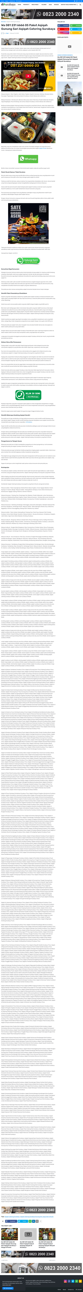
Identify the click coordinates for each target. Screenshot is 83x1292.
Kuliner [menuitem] (44, 4)
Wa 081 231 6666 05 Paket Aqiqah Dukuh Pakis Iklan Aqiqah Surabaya (73, 67)
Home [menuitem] (19, 4)
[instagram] (65, 1281)
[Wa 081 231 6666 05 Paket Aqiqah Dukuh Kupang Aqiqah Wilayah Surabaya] (47, 1234)
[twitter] (76, 1)
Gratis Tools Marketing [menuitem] (68, 4)
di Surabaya (29, 422)
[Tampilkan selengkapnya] (40, 1221)
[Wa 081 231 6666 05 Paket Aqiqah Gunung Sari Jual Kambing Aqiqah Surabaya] (61, 75)
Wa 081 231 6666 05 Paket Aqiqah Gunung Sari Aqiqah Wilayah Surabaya (67, 59)
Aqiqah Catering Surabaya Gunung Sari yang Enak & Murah (36, 1216)
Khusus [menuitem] (56, 4)
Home (2, 1)
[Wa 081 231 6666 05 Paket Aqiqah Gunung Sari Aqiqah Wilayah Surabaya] (69, 46)
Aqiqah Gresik (42, 148)
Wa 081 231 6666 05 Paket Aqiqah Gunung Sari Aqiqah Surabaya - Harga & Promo (9, 1244)
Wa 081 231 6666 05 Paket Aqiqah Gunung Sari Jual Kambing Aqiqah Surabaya (73, 76)
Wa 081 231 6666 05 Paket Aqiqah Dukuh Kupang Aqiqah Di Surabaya (27, 1244)
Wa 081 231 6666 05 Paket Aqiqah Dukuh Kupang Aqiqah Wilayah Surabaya (47, 1244)
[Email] (37, 1221)
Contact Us (12, 1)
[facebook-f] (69, 1281)
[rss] (81, 1)
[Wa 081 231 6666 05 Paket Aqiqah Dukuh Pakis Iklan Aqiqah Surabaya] (61, 67)
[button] (77, 4)
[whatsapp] (79, 1)
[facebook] (74, 1)
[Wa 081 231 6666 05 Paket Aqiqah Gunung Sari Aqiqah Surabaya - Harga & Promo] (9, 1234)
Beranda (3, 21)
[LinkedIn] (33, 1221)
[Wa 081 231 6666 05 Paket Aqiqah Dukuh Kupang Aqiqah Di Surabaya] (28, 1234)
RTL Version (19, 1)
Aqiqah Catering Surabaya (13, 21)
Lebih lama (52, 1260)
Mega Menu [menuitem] (35, 4)
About (6, 1)
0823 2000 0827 (6, 1285)
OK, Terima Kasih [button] (8, 1288)
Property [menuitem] (26, 4)
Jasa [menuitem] (50, 4)
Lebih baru (5, 1260)
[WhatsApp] (30, 1221)
